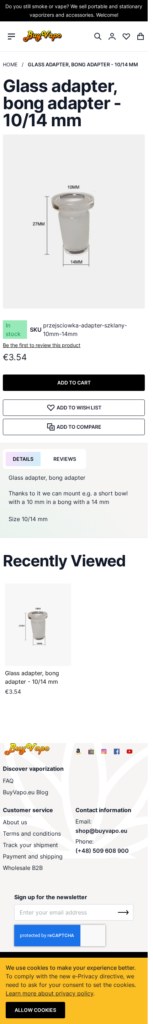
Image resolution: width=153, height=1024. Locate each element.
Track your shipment (30, 845)
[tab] (23, 459)
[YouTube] (129, 751)
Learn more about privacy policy (49, 993)
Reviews (64, 459)
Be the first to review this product (41, 345)
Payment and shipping (33, 856)
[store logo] (42, 36)
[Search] (98, 36)
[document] (74, 991)
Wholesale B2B (23, 867)
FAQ (8, 780)
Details (23, 459)
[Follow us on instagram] (104, 751)
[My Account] (112, 36)
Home (10, 64)
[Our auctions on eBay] (91, 751)
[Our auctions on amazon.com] (78, 751)
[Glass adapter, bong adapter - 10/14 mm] (38, 625)
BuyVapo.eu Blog (25, 792)
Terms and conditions (32, 833)
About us (15, 822)
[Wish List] (126, 36)
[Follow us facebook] (117, 751)
